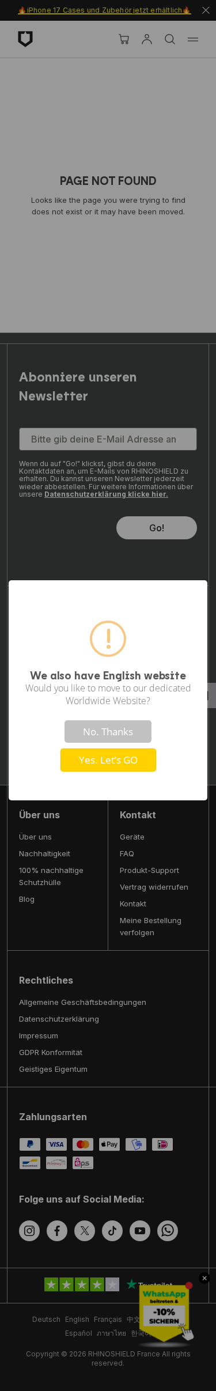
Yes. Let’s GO (108, 759)
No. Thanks (108, 731)
